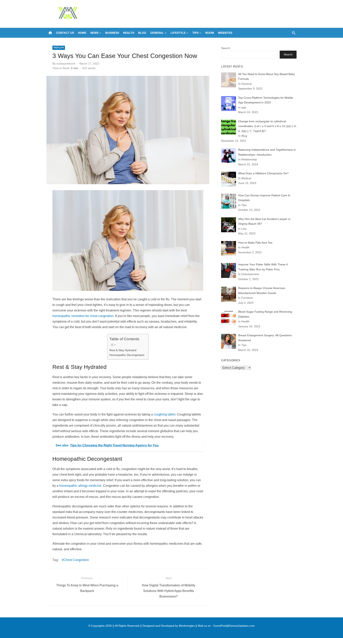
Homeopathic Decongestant (126, 355)
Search (225, 48)
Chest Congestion (76, 560)
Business (112, 32)
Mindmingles (187, 625)
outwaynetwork (65, 63)
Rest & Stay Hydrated (122, 350)
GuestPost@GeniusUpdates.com (234, 625)
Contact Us (65, 32)
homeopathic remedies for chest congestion (83, 316)
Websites (225, 32)
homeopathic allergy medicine (80, 485)
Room (209, 32)
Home (82, 32)
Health (128, 32)
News (94, 32)
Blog (142, 32)
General (157, 32)
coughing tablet (164, 414)
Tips (195, 32)
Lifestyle (178, 32)
